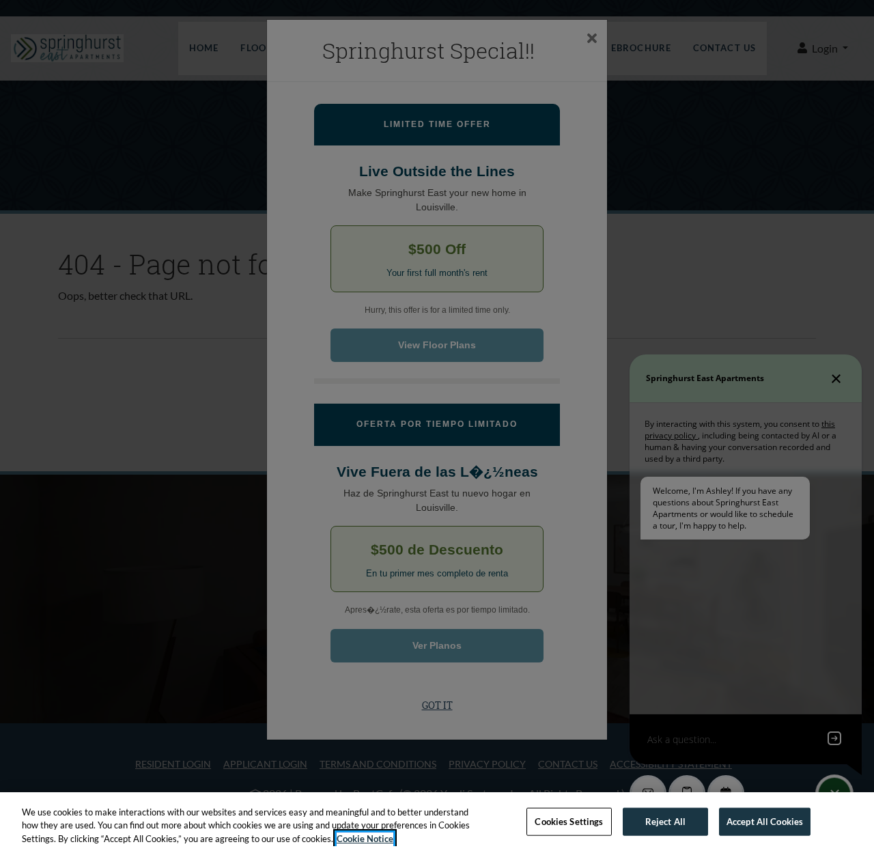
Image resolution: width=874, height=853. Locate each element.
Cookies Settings (569, 820)
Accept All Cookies (765, 820)
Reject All (665, 820)
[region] (437, 822)
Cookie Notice (365, 838)
